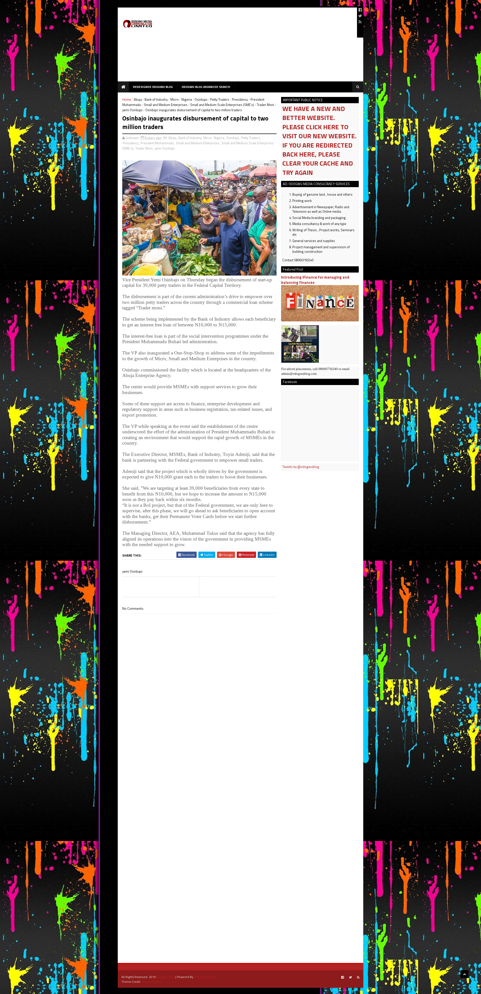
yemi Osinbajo (132, 109)
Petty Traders (219, 99)
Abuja (138, 99)
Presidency (240, 99)
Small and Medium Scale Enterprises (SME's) (222, 104)
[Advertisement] (262, 46)
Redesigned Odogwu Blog (153, 86)
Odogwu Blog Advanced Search (206, 86)
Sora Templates (152, 981)
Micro (174, 99)
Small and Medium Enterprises (165, 104)
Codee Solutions (205, 976)
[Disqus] (199, 756)
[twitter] (360, 16)
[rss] (360, 22)
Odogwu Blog (166, 976)
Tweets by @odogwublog (300, 466)
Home (126, 99)
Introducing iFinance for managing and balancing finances (315, 279)
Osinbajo (201, 99)
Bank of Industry (156, 99)
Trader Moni (265, 104)
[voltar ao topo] (464, 974)
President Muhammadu (157, 143)
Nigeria (186, 99)
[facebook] (360, 10)
